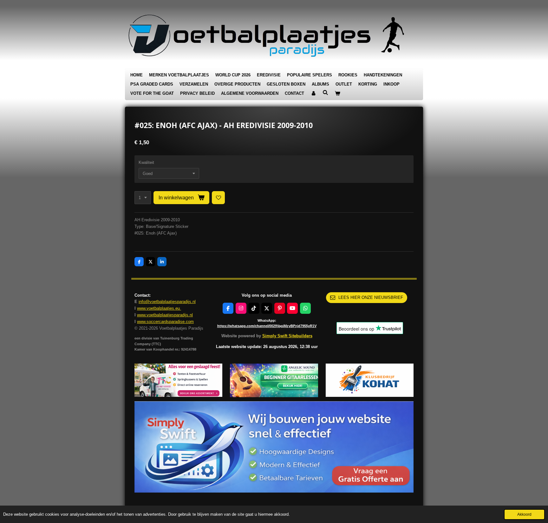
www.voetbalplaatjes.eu (159, 308)
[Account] (313, 93)
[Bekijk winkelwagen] (337, 93)
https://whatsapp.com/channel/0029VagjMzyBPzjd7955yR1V (266, 326)
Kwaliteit (146, 162)
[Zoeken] (325, 92)
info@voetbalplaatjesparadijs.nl (167, 301)
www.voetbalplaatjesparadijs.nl (165, 315)
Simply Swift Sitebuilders (287, 335)
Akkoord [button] (524, 514)
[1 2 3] (142, 197)
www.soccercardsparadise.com (165, 321)
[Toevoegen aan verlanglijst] (218, 197)
